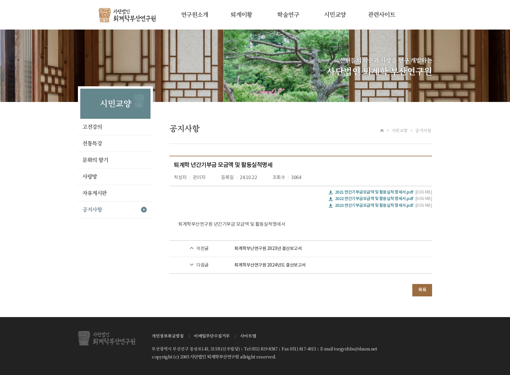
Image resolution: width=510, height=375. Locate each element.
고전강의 (92, 127)
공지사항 (92, 209)
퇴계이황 (241, 15)
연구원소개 (194, 15)
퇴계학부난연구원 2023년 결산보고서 (268, 248)
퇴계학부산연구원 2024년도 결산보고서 (270, 265)
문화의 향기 (95, 160)
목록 (422, 290)
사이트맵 (248, 336)
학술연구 (288, 15)
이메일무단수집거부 (212, 336)
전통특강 (92, 143)
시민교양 (335, 15)
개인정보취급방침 (168, 336)
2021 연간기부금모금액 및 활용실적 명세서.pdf (374, 192)
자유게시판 (94, 193)
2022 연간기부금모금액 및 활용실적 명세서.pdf (374, 198)
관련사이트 (381, 15)
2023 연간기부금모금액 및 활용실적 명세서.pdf (374, 205)
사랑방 (89, 176)
